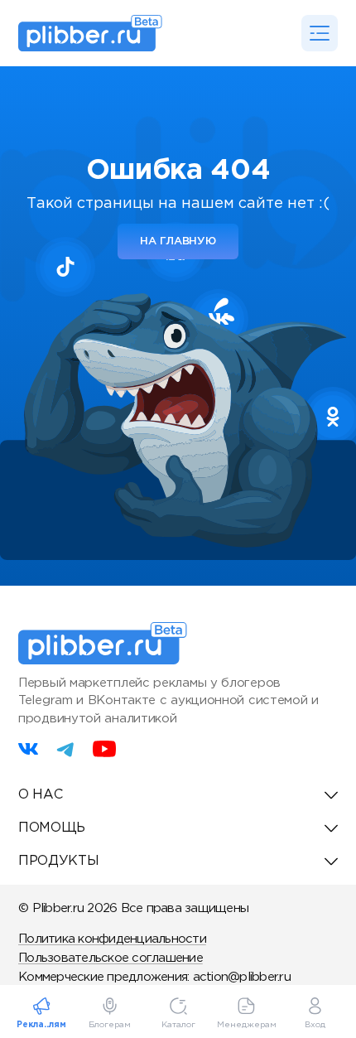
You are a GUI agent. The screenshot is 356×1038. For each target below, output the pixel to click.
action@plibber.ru (242, 977)
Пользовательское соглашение (110, 958)
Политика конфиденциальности (112, 939)
